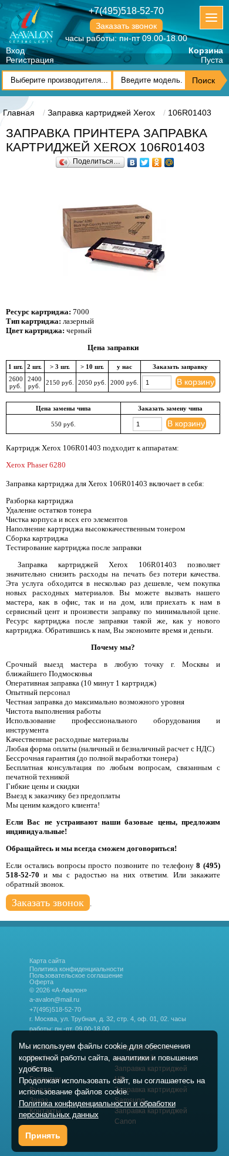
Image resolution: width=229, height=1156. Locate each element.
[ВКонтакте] (132, 159)
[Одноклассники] (157, 159)
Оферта (41, 982)
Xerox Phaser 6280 (36, 464)
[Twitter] (145, 159)
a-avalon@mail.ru (54, 999)
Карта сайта (47, 960)
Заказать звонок (126, 25)
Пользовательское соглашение (76, 975)
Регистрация (30, 60)
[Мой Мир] (169, 159)
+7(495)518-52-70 (126, 11)
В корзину (195, 382)
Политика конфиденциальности (76, 969)
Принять (42, 1135)
